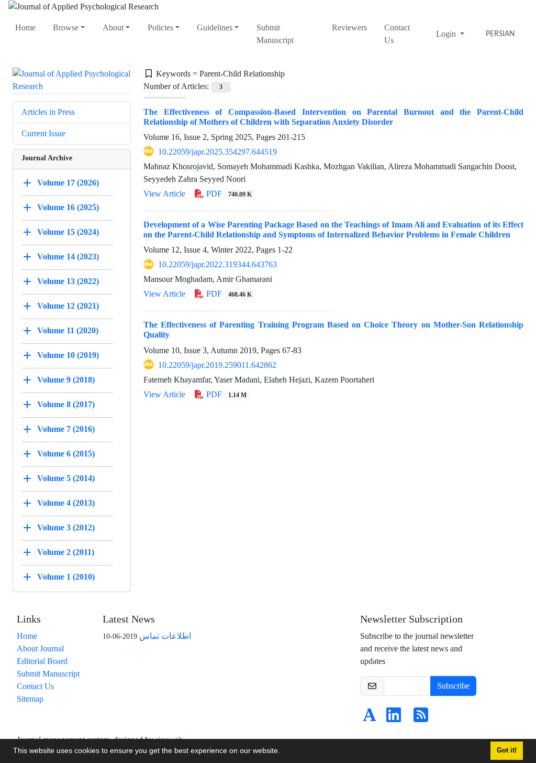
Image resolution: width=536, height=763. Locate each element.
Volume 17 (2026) (68, 183)
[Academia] (369, 718)
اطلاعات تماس (165, 636)
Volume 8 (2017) (66, 404)
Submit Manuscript (275, 34)
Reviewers (349, 27)
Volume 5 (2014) (66, 478)
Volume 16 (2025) (68, 207)
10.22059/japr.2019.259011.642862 (217, 365)
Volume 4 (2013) (66, 503)
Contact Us (397, 34)
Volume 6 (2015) (66, 454)
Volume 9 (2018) (66, 380)
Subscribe (453, 686)
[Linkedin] (393, 718)
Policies (160, 27)
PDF (228, 194)
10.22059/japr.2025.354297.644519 (217, 152)
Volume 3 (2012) (66, 527)
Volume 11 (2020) (67, 330)
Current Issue (43, 133)
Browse (66, 27)
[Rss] (420, 718)
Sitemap (30, 699)
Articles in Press (48, 112)
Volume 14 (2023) (68, 256)
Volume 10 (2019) (68, 355)
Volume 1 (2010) (66, 577)
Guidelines (214, 27)
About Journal (40, 648)
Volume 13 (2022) (68, 281)
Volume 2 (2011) (65, 552)
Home (25, 27)
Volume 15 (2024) (68, 232)
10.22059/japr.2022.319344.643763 (217, 264)
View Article (164, 194)
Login (447, 34)
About (113, 27)
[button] (283, 752)
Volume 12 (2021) (68, 306)
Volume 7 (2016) (66, 429)
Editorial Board (42, 661)
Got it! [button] (507, 750)
